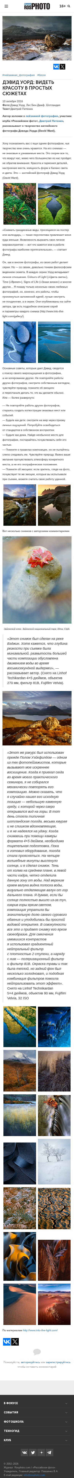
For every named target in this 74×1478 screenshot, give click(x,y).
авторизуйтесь (30, 1362)
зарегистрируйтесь (58, 1362)
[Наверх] (69, 1465)
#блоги (41, 75)
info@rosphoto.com (34, 1475)
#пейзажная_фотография (18, 75)
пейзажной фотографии (42, 115)
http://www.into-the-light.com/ (40, 1330)
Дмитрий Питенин (51, 120)
